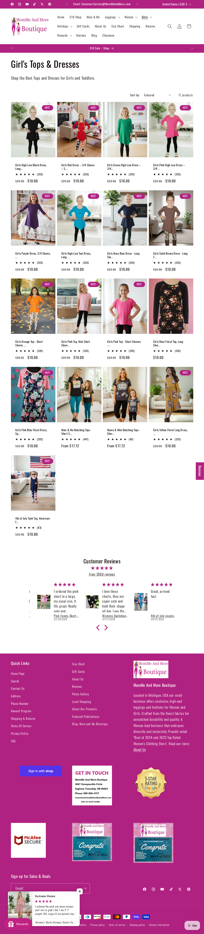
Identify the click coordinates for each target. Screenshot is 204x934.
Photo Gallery (80, 694)
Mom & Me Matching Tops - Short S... (76, 432)
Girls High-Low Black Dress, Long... (31, 167)
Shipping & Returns (23, 718)
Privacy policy (97, 924)
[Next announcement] (137, 4)
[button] (112, 17)
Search (15, 681)
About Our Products (84, 709)
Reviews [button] (200, 471)
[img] (102, 568)
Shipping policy (137, 924)
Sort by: (135, 95)
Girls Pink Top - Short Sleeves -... (124, 343)
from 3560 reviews (102, 574)
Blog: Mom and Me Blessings (90, 724)
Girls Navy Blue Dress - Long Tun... (123, 255)
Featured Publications (85, 716)
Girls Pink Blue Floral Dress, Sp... (31, 432)
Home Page (18, 673)
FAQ (13, 741)
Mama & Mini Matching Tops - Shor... (123, 432)
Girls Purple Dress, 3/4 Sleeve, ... (33, 255)
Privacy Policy (19, 733)
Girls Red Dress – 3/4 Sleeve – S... (77, 167)
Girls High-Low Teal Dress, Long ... (76, 255)
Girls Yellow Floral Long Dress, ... (170, 432)
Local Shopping (81, 701)
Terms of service (117, 924)
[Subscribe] (85, 888)
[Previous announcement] (66, 4)
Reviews (77, 686)
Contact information (159, 924)
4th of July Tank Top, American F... (32, 520)
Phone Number (20, 703)
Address (16, 696)
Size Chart (78, 664)
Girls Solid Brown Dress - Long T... (170, 255)
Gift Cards (78, 671)
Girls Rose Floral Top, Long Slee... (168, 343)
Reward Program (21, 711)
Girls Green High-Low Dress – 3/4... (124, 167)
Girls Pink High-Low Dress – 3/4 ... (169, 167)
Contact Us (18, 688)
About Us (77, 679)
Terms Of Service (21, 726)
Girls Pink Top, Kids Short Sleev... (75, 343)
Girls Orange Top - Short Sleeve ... (29, 343)
